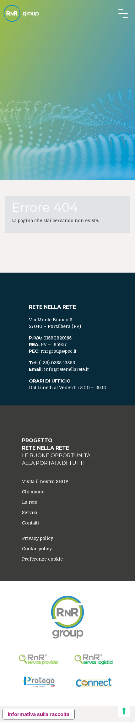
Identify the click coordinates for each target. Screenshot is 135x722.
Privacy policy (37, 538)
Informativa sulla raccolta (38, 714)
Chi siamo (33, 491)
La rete (29, 502)
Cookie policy (37, 548)
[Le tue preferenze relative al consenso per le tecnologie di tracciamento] (124, 711)
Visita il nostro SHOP (45, 481)
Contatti (30, 522)
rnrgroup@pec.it (58, 351)
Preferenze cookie (42, 559)
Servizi (29, 512)
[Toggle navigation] (123, 13)
